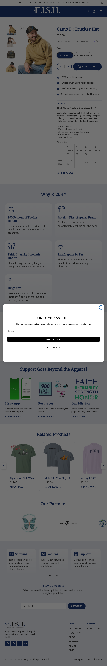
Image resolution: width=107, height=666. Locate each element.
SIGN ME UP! (53, 339)
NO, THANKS (53, 347)
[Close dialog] (101, 307)
